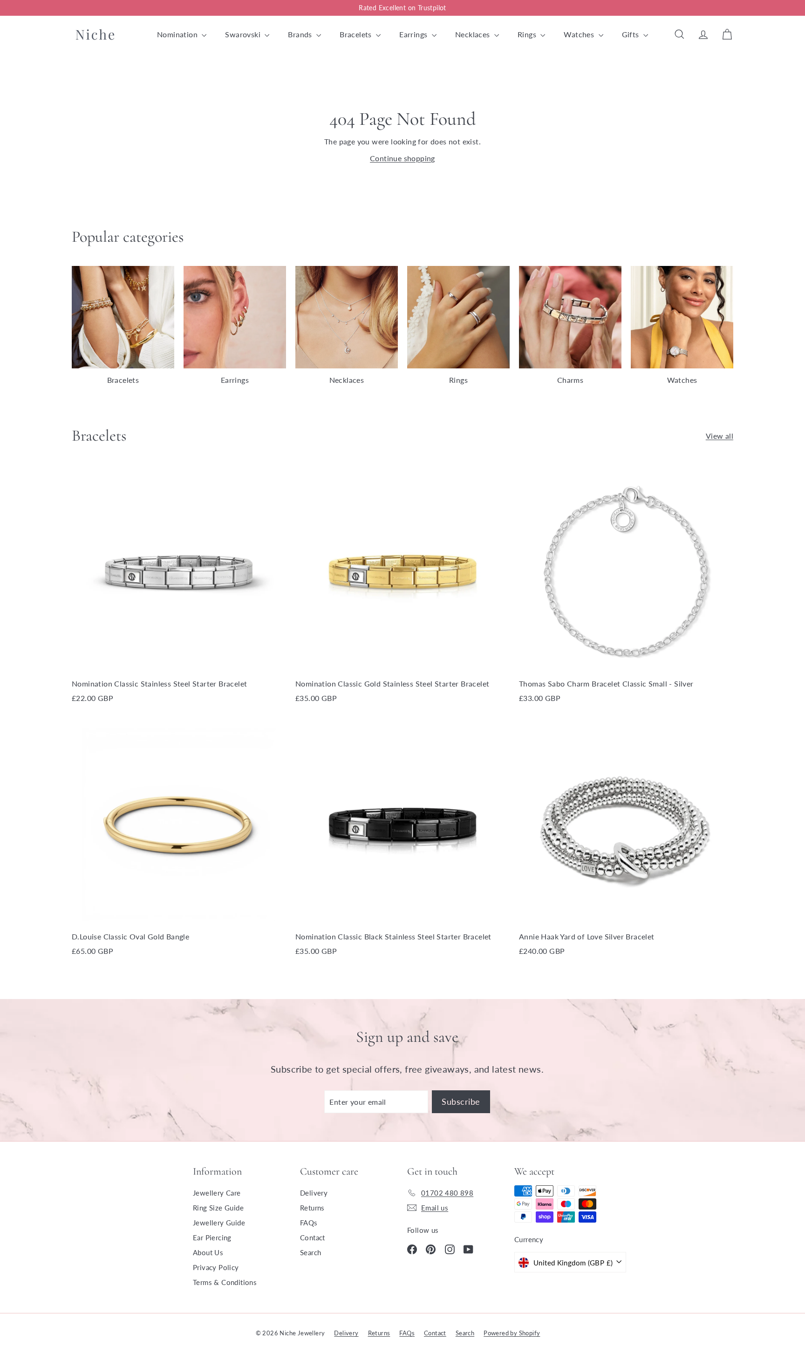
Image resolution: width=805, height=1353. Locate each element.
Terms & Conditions (225, 1282)
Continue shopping (402, 158)
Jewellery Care (217, 1193)
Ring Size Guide (218, 1207)
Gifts (631, 34)
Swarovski (243, 34)
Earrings (414, 34)
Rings (528, 34)
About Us (208, 1252)
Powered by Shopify (512, 1333)
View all (719, 435)
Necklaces (473, 34)
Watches (580, 34)
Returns (312, 1207)
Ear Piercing (212, 1237)
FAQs (309, 1222)
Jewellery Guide (219, 1222)
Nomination (178, 34)
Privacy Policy (216, 1267)
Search (310, 1252)
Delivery (313, 1193)
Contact (312, 1237)
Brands (301, 34)
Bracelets (357, 34)
